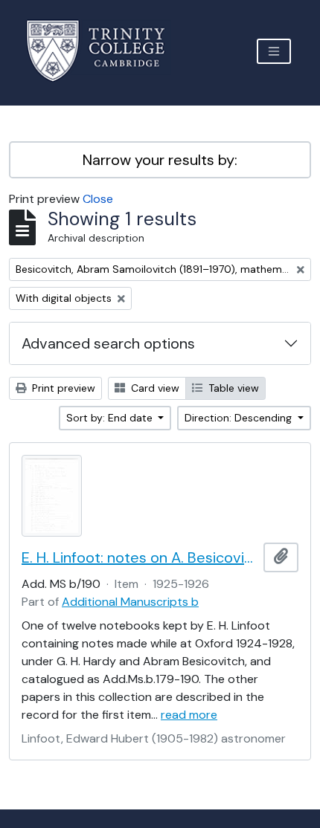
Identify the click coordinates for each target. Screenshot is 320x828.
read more (189, 714)
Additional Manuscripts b (130, 601)
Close (98, 199)
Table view (232, 388)
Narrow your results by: (160, 159)
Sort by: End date (111, 417)
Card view (153, 388)
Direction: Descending (240, 417)
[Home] (104, 50)
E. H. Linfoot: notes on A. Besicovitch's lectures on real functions (139, 557)
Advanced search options (108, 343)
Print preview (62, 388)
